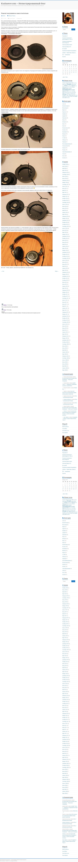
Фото (63, 155)
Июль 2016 (64, 206)
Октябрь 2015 (65, 224)
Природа (64, 141)
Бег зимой (64, 48)
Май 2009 (64, 350)
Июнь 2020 (64, 166)
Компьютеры (65, 127)
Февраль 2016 (65, 216)
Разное (13, 15)
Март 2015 (64, 232)
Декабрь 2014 (65, 236)
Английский (70, 87)
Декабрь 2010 (65, 316)
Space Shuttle (69, 502)
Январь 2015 (65, 234)
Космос (64, 129)
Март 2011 (64, 310)
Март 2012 (64, 288)
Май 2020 (64, 168)
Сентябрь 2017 (65, 184)
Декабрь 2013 (65, 252)
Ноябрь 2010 (65, 318)
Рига (70, 93)
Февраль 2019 (65, 172)
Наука (63, 135)
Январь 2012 (65, 292)
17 (69, 70)
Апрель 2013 (65, 268)
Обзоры (64, 139)
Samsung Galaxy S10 (66, 46)
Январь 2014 (65, 250)
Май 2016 (64, 210)
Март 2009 (64, 354)
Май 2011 (64, 306)
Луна (74, 507)
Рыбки (74, 93)
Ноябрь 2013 (65, 254)
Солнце (76, 95)
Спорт (63, 153)
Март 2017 (64, 192)
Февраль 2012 (65, 290)
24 (69, 72)
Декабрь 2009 (65, 340)
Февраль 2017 (65, 194)
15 (65, 70)
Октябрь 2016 (65, 200)
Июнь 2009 (64, 348)
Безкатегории (65, 105)
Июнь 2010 (64, 328)
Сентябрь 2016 (65, 202)
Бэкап (73, 87)
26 (73, 72)
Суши (63, 96)
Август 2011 (65, 300)
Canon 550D (71, 83)
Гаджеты (64, 111)
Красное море (65, 90)
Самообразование (66, 151)
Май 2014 (64, 244)
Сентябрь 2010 (65, 322)
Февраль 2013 (65, 272)
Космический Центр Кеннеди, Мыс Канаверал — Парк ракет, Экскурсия (69, 380)
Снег (2, 271)
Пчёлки (68, 93)
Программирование (66, 143)
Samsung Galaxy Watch (67, 44)
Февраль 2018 (65, 180)
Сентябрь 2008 (65, 358)
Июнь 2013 (64, 264)
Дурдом (64, 115)
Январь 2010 (65, 338)
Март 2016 (64, 214)
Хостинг (64, 157)
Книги (63, 125)
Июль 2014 (64, 240)
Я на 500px (64, 428)
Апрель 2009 (65, 352)
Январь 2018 (65, 182)
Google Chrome (73, 84)
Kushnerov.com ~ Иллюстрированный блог (23, 3)
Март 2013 (64, 270)
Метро (68, 92)
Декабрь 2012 (65, 276)
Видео (63, 109)
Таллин (66, 96)
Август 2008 (65, 360)
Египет (67, 88)
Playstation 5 (65, 36)
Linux (63, 104)
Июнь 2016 (64, 208)
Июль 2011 (64, 302)
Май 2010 (64, 330)
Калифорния (66, 89)
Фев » (66, 77)
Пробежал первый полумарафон (69, 50)
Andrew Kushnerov (67, 399)
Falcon (66, 84)
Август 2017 (65, 186)
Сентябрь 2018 (65, 174)
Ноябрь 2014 (65, 238)
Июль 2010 (64, 326)
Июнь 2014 (64, 242)
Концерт (73, 89)
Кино (63, 123)
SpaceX (73, 85)
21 (63, 72)
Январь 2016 (65, 218)
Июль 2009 (64, 346)
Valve (76, 502)
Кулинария (64, 131)
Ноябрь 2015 (65, 222)
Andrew (3, 15)
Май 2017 (64, 190)
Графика (64, 113)
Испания (70, 88)
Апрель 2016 (65, 212)
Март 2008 (64, 370)
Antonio (65, 411)
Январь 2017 (65, 196)
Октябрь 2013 (65, 256)
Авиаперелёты (65, 87)
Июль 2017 (64, 188)
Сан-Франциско (70, 95)
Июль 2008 (64, 362)
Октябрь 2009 (65, 342)
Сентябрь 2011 (65, 298)
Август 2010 (65, 324)
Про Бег (64, 56)
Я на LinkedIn (65, 432)
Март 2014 (64, 248)
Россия (72, 93)
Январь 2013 (65, 274)
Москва (70, 92)
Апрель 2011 (65, 308)
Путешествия (65, 145)
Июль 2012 (64, 282)
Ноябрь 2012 (65, 278)
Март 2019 (64, 170)
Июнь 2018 (64, 178)
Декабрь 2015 (65, 220)
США (64, 95)
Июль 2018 (64, 176)
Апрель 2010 (65, 332)
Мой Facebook (65, 426)
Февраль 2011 (65, 312)
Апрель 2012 (65, 286)
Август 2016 (65, 204)
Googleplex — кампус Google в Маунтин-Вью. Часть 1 (69, 419)
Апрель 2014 (65, 246)
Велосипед (64, 107)
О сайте (64, 137)
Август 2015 (65, 228)
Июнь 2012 (64, 284)
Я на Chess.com (65, 430)
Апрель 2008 (65, 368)
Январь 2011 (65, 314)
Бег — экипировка (66, 54)
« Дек (63, 77)
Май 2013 (64, 266)
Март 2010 (64, 334)
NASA (65, 85)
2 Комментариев (19, 18)
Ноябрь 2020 (65, 164)
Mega (57, 271)
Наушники (10, 18)
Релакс (63, 149)
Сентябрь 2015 (65, 226)
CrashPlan (75, 499)
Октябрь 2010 (65, 320)
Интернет (64, 121)
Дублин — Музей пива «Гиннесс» (69, 52)
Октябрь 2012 (65, 280)
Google (69, 84)
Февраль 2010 (65, 336)
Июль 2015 (64, 230)
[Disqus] (30, 288)
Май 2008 (64, 366)
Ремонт (14, 18)
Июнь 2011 (64, 304)
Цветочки (72, 96)
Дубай (63, 88)
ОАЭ (63, 93)
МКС (63, 92)
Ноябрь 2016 (65, 198)
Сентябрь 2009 (65, 344)
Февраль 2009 (65, 356)
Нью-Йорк (74, 92)
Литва (72, 507)
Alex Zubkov (66, 417)
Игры (63, 119)
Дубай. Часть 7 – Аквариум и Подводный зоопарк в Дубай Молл (69, 384)
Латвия (70, 507)
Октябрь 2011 (65, 296)
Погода (66, 93)
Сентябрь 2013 (65, 258)
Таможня (68, 96)
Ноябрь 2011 (65, 294)
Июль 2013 (64, 262)
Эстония (68, 97)
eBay (63, 84)
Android (67, 83)
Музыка (10, 15)
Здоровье (64, 117)
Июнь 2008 (64, 364)
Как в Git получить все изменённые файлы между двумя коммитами (69, 393)
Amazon (63, 499)
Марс (66, 92)
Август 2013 (65, 260)
